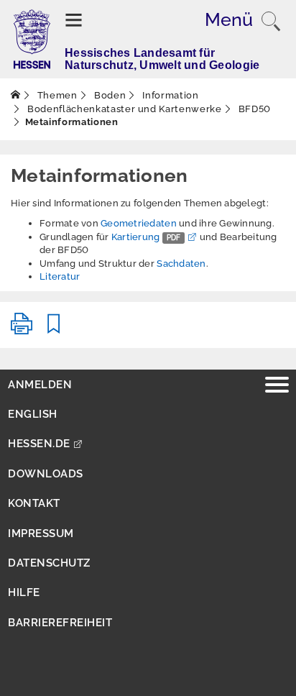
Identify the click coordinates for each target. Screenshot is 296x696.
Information (169, 95)
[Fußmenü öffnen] (277, 386)
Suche (270, 21)
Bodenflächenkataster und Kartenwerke (123, 109)
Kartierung (146, 237)
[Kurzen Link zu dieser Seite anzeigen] (54, 329)
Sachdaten (181, 263)
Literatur (60, 276)
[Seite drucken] (21, 329)
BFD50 (253, 109)
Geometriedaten (140, 223)
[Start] (16, 95)
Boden (108, 95)
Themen (56, 95)
